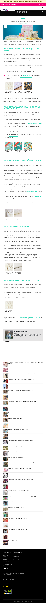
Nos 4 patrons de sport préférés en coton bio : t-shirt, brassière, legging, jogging (22, 496)
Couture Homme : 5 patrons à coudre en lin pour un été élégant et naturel (21, 373)
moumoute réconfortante (32, 191)
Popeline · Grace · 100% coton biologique (18, 151)
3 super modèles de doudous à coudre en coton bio (29, 317)
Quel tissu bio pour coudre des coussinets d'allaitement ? (18, 473)
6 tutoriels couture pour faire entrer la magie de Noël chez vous (19, 468)
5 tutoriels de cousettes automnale (14, 423)
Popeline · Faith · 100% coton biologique (8, 151)
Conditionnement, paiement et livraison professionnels (6, 555)
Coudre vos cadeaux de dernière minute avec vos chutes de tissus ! (20, 412)
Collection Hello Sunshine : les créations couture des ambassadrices (20, 440)
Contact (43, 4)
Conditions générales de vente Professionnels (7, 565)
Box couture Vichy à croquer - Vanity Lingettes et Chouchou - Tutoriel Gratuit (22, 401)
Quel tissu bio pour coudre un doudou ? (15, 524)
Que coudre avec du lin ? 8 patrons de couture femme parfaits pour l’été (21, 379)
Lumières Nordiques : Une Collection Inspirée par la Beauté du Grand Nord (21, 407)
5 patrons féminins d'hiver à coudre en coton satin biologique (19, 540)
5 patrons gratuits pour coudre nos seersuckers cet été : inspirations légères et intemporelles (25, 368)
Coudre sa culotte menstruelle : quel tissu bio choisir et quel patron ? (20, 479)
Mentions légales (16, 559)
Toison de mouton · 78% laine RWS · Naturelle (9, 219)
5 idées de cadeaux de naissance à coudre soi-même (23, 21)
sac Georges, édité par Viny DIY (34, 123)
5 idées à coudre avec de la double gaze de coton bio (17, 485)
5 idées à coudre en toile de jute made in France (16, 507)
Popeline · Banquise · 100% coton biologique (18, 92)
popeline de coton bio (27, 75)
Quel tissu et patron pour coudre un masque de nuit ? (17, 529)
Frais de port (5, 559)
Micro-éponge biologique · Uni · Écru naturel (8, 92)
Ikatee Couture (38, 196)
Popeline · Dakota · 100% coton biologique (28, 151)
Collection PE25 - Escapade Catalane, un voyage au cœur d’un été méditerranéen (22, 396)
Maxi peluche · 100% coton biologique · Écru (18, 219)
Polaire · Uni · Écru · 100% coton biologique (9, 273)
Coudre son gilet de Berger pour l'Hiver (15, 418)
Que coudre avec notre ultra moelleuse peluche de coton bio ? (19, 490)
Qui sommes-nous (16, 558)
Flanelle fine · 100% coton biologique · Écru (18, 273)
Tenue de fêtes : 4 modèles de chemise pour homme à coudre (19, 451)
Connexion (26, 12)
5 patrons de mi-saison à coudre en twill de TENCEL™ (17, 512)
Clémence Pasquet (24, 23)
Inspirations (23, 18)
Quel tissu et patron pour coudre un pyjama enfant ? (17, 518)
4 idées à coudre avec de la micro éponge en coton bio (18, 429)
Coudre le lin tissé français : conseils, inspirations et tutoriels (19, 446)
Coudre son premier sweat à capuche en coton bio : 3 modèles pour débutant (22, 462)
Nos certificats (16, 556)
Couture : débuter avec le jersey (13, 501)
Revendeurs (5, 562)
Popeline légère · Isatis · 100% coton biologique (28, 92)
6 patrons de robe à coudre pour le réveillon (16, 457)
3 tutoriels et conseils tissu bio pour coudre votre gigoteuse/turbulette (21, 390)
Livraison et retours (6, 561)
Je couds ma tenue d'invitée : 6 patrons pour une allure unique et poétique (21, 384)
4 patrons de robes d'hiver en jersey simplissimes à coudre (18, 535)
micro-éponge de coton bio (26, 76)
